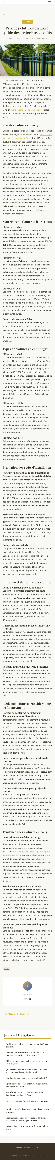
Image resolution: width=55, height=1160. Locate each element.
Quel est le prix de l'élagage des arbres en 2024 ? (27, 1102)
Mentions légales (23, 1147)
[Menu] (49, 2)
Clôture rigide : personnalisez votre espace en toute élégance (26, 1062)
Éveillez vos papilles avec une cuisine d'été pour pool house (27, 1045)
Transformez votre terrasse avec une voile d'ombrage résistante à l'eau (24, 1093)
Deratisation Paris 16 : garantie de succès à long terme (27, 1127)
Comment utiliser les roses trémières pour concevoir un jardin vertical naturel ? (25, 1053)
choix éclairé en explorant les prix (26, 110)
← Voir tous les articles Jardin (16, 1014)
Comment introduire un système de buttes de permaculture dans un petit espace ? (26, 1119)
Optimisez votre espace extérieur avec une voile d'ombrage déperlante (27, 1085)
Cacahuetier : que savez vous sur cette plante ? (26, 1078)
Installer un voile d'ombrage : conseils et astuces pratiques (27, 1110)
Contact (36, 1147)
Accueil (6, 14)
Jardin (13, 14)
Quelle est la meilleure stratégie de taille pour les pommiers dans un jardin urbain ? (26, 1071)
